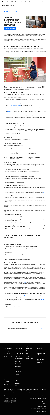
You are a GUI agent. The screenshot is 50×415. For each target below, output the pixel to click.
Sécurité (44, 403)
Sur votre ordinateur (7, 351)
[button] (25, 329)
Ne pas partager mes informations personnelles (38, 398)
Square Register (28, 351)
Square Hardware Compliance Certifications (38, 408)
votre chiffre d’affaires (12, 103)
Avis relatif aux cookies (42, 406)
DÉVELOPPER (15, 11)
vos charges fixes (13, 105)
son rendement (20, 127)
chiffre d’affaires (10, 111)
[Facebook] (44, 395)
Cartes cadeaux (17, 369)
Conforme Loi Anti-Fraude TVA (41, 411)
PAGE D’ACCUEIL (7, 11)
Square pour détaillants (19, 358)
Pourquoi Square (39, 348)
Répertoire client (18, 363)
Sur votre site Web (7, 353)
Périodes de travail (18, 361)
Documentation (6, 381)
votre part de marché (29, 219)
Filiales (16, 385)
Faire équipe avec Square (19, 378)
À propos (16, 380)
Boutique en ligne (18, 350)
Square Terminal (28, 353)
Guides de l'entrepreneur (41, 357)
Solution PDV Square (18, 348)
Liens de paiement (18, 351)
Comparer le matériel (29, 358)
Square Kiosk (28, 356)
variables (19, 105)
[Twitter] (42, 395)
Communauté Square (40, 356)
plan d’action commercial (33, 303)
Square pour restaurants (19, 353)
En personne (6, 350)
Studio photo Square (18, 371)
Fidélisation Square (18, 366)
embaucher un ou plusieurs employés (26, 112)
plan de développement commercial (27, 295)
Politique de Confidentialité (41, 401)
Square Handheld (29, 348)
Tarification (39, 350)
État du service (39, 362)
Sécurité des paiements (8, 356)
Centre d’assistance (40, 351)
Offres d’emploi (17, 383)
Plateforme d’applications (19, 368)
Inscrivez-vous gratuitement (10, 28)
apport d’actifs (27, 198)
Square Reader (28, 350)
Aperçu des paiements (8, 348)
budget (10, 254)
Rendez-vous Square (18, 356)
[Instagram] (45, 395)
